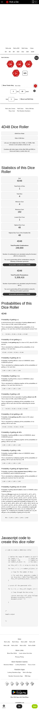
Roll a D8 (6, 645)
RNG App (27, 676)
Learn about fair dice (25, 653)
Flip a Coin (12, 111)
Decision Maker (8, 664)
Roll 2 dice (25, 48)
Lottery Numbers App (14, 672)
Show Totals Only (8, 85)
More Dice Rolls (12, 653)
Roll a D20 (16, 48)
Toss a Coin (31, 664)
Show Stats (17, 85)
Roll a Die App (27, 672)
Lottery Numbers (20, 664)
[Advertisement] (19, 24)
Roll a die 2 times (10, 108)
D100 (32, 51)
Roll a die (8, 48)
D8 (14, 51)
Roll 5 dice (20, 108)
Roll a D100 (31, 645)
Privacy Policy (19, 657)
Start (34, 706)
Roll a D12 (23, 645)
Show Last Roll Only (27, 99)
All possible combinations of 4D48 (19, 264)
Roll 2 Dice (15, 642)
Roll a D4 (32, 642)
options (4, 706)
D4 (6, 51)
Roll (36, 58)
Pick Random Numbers (23, 111)
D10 (18, 51)
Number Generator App (16, 676)
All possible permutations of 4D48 (19, 294)
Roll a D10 (14, 645)
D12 (23, 51)
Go (19, 706)
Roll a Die (14, 2)
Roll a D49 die (30, 108)
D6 (10, 51)
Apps (34, 2)
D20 (27, 51)
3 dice (31, 48)
